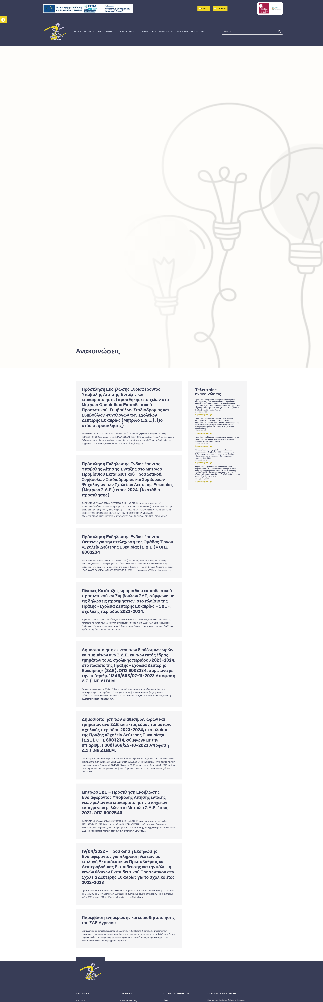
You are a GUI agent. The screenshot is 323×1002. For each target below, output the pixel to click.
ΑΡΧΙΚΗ (77, 31)
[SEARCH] (279, 32)
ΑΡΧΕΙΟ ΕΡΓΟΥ (198, 31)
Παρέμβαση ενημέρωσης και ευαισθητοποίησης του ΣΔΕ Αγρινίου (128, 920)
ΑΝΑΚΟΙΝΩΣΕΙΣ (166, 31)
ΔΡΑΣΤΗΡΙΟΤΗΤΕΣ (128, 31)
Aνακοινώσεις (130, 1000)
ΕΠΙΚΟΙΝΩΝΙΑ (182, 31)
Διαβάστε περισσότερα (203, 415)
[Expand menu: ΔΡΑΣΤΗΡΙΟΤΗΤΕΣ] (137, 31)
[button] (3, 19)
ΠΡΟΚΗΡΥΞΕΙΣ (147, 31)
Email (166, 1000)
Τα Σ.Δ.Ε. (88, 31)
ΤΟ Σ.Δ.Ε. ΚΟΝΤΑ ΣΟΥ (107, 31)
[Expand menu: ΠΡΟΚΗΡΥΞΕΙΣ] (155, 31)
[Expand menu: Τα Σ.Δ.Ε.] (93, 31)
